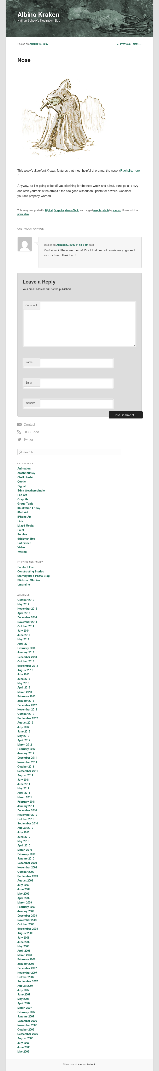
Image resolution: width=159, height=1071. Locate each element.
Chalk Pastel (25, 477)
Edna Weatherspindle (31, 490)
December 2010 (27, 810)
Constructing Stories (30, 571)
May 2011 (23, 788)
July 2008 (23, 937)
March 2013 (24, 692)
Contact (29, 424)
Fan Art (22, 495)
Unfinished (24, 543)
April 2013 (23, 687)
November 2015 (27, 608)
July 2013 (23, 674)
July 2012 (23, 727)
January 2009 (25, 911)
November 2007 (27, 972)
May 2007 (23, 999)
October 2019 (25, 600)
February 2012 (26, 749)
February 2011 (26, 801)
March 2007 (24, 1008)
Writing (22, 552)
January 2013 (25, 701)
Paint (20, 530)
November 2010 (27, 815)
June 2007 (23, 994)
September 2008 (27, 928)
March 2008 (24, 955)
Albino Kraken (38, 14)
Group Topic (72, 210)
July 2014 (23, 630)
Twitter (28, 439)
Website (30, 403)
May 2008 (23, 946)
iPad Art (22, 512)
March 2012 (24, 744)
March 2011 (24, 797)
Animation (24, 468)
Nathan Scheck (87, 1064)
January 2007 (25, 1016)
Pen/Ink (22, 534)
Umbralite (23, 584)
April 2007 (23, 1003)
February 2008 (26, 959)
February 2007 (26, 1012)
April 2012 (23, 740)
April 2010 (23, 845)
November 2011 (27, 762)
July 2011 (23, 779)
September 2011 (27, 771)
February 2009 (26, 907)
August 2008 (25, 933)
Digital (49, 210)
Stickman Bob (26, 538)
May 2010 (23, 841)
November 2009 (27, 867)
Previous (124, 44)
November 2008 (27, 920)
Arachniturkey (26, 473)
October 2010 (25, 819)
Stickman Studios (28, 580)
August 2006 (25, 1038)
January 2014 (25, 652)
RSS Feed (31, 431)
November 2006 (27, 1025)
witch (105, 210)
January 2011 (25, 806)
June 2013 (23, 679)
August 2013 (25, 670)
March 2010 (24, 850)
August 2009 (25, 880)
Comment (31, 305)
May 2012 (23, 736)
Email (28, 382)
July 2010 (23, 832)
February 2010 (26, 854)
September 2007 (27, 981)
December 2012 (27, 705)
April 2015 (23, 613)
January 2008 (25, 964)
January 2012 (25, 753)
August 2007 (25, 986)
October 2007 (25, 977)
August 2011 (25, 775)
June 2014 (23, 635)
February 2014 (26, 648)
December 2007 (27, 968)
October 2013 (25, 661)
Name (29, 362)
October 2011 (25, 766)
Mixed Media (25, 525)
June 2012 (23, 731)
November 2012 (27, 709)
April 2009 (23, 898)
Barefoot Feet (25, 567)
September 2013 (27, 666)
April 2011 (23, 793)
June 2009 (23, 889)
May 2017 (23, 604)
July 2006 (23, 1043)
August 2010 (25, 828)
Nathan (117, 210)
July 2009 (23, 885)
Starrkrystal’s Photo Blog (33, 576)
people (97, 210)
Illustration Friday (28, 508)
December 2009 (27, 863)
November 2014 (27, 622)
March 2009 (24, 902)
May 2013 (23, 683)
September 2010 (27, 823)
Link (20, 521)
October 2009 (25, 872)
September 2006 (27, 1034)
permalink (23, 214)
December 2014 (27, 617)
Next (137, 44)
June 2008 (23, 942)
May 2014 (23, 639)
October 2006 (25, 1029)
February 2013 (26, 696)
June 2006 (23, 1047)
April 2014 (23, 644)
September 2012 (27, 718)
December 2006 (27, 1021)
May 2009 (23, 893)
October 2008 (25, 924)
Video (21, 547)
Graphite (59, 210)
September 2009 (27, 876)
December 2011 (27, 757)
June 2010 (23, 837)
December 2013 (27, 657)
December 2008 (27, 915)
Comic (21, 481)
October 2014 (25, 626)
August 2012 (25, 722)
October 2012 (25, 714)
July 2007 (23, 990)
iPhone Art (24, 516)
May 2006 (23, 1051)
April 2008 (23, 950)
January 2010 (25, 858)
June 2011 (23, 784)
